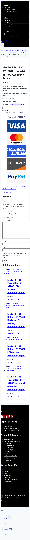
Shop (6, 18)
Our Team (9, 28)
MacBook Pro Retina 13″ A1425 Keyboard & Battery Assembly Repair (16, 320)
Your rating (6, 217)
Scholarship (7, 460)
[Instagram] (9, 416)
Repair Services (8, 426)
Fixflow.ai (17, 498)
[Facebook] (2, 416)
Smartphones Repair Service (12, 430)
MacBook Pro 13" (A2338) (18, 187)
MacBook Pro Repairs (9, 189)
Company (6, 529)
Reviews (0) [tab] (9, 192)
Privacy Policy (8, 477)
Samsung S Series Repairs (12, 441)
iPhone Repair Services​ (12, 11)
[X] (4, 416)
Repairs (6, 473)
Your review (6, 220)
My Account (4, 40)
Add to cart (5, 110)
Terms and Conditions (10, 479)
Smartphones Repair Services (13, 13)
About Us (9, 22)
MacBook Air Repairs (10, 458)
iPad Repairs (7, 443)
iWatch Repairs (8, 452)
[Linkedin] (12, 416)
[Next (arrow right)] (2, 510)
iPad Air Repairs (9, 447)
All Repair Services (11, 9)
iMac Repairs (8, 454)
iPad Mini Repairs (9, 450)
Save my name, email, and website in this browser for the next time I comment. (15, 255)
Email (4, 247)
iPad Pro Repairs (9, 445)
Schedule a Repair (11, 26)
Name (4, 241)
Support (6, 16)
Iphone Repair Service (10, 428)
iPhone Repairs (8, 439)
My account (7, 475)
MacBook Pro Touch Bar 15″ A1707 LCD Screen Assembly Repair (16, 286)
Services (6, 518)
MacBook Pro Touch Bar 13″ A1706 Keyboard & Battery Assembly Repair (16, 383)
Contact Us (9, 24)
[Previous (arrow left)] (1, 510)
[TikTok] (7, 416)
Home (6, 5)
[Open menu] (2, 45)
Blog (8, 31)
